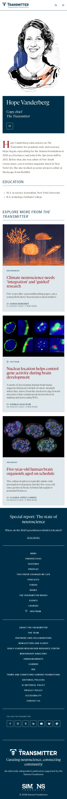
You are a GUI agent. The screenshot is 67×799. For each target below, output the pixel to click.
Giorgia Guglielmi (20, 404)
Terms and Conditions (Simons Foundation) (33, 675)
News (33, 553)
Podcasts (33, 580)
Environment (13, 271)
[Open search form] (56, 5)
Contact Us (33, 701)
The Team (33, 633)
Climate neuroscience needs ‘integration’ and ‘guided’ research (31, 282)
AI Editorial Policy (33, 685)
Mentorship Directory (33, 654)
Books (33, 590)
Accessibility (33, 696)
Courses (33, 606)
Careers (33, 664)
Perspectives (33, 559)
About (33, 627)
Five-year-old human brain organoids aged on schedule (30, 471)
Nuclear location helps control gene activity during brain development (33, 373)
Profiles (33, 569)
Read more (33, 538)
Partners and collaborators (33, 638)
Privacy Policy (33, 690)
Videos (33, 585)
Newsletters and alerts (33, 643)
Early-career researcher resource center (33, 648)
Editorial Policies (33, 680)
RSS (34, 669)
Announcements (33, 659)
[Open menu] (63, 5)
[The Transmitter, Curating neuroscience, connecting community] (17, 5)
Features (33, 564)
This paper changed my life (33, 574)
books (33, 595)
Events (33, 600)
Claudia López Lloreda (23, 497)
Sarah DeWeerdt (19, 304)
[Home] (33, 752)
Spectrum (15, 362)
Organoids (12, 462)
